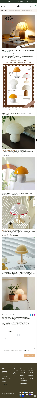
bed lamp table (9, 314)
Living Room (24, 318)
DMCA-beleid (22, 378)
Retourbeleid (22, 372)
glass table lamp (17, 318)
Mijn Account (30, 372)
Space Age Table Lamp (6, 230)
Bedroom (15, 314)
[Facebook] (4, 384)
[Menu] (1, 6)
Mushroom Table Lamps (12, 322)
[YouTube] (9, 384)
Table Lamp (23, 323)
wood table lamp (20, 325)
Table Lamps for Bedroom (23, 324)
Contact (14, 375)
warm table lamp (12, 325)
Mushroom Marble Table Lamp (17, 320)
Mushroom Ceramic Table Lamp (8, 150)
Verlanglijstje (30, 370)
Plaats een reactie (29, 355)
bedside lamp (20, 314)
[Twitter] (2, 384)
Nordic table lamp (21, 322)
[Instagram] (8, 384)
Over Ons (14, 373)
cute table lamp (8, 318)
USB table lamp (5, 325)
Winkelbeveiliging (31, 378)
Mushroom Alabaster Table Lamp (16, 319)
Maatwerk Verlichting (23, 383)
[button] (4, 6)
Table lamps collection (13, 324)
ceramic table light (17, 317)
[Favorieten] (33, 6)
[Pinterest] (6, 384)
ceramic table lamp (9, 317)
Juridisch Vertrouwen (23, 380)
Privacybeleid (22, 370)
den (13, 318)
